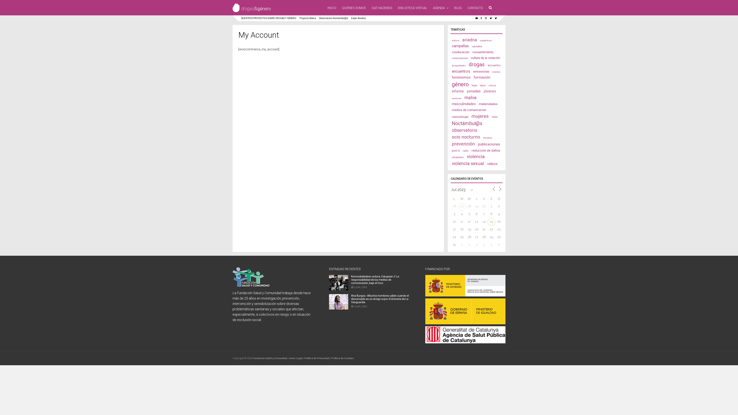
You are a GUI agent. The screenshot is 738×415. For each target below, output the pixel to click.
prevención (463, 144)
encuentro (494, 65)
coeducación (460, 52)
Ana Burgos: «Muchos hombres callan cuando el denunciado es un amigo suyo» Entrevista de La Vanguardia (380, 299)
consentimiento (483, 52)
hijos (482, 85)
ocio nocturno (466, 137)
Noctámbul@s (467, 123)
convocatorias (460, 58)
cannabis (477, 46)
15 (491, 222)
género (460, 84)
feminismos (461, 77)
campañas (460, 46)
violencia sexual (468, 163)
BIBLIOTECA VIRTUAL (412, 8)
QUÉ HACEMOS (382, 8)
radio (466, 150)
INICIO (331, 8)
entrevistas (481, 71)
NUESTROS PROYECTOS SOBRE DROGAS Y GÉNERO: (269, 18)
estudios (496, 72)
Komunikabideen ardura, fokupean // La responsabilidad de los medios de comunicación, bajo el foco (375, 280)
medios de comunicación (469, 110)
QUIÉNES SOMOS (354, 8)
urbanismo (458, 157)
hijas (474, 85)
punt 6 (456, 150)
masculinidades (464, 104)
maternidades (488, 104)
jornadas (474, 91)
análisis (455, 40)
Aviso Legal (295, 358)
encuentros (461, 71)
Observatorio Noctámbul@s (333, 18)
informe (458, 91)
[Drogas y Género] (252, 11)
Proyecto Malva (308, 18)
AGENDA (439, 8)
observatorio (464, 130)
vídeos (492, 164)
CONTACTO (475, 8)
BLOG (458, 8)
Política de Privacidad (316, 358)
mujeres (480, 116)
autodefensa (486, 40)
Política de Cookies (342, 358)
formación (482, 77)
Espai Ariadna (358, 18)
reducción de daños (486, 150)
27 (462, 206)
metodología (460, 117)
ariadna (469, 39)
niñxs (495, 116)
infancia (492, 85)
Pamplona (487, 138)
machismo (456, 98)
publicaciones (489, 144)
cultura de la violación (485, 58)
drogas (477, 64)
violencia (476, 156)
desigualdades (459, 65)
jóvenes (490, 91)
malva (470, 97)
